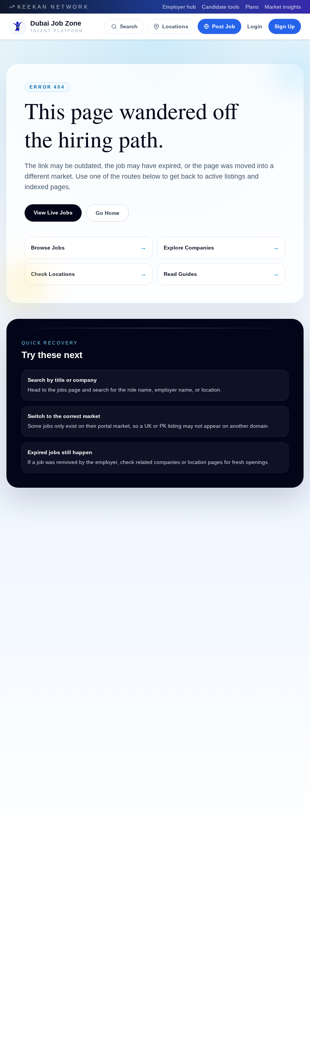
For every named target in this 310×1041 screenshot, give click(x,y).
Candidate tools (220, 7)
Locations (175, 26)
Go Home (107, 213)
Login (254, 26)
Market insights (283, 7)
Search (129, 26)
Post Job (223, 26)
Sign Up (284, 26)
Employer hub (179, 7)
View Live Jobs (53, 213)
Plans (252, 7)
